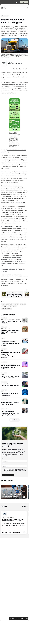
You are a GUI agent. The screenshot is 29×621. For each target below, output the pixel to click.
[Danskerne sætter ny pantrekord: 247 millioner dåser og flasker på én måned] (14, 412)
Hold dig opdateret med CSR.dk (17, 618)
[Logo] (3, 8)
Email (3, 463)
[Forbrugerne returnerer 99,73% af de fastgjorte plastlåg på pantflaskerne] (14, 365)
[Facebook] (14, 69)
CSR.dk (20, 63)
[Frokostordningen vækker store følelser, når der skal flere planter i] (14, 330)
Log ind (16, 2)
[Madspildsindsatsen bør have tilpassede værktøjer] (14, 401)
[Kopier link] (26, 68)
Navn (3, 458)
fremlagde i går (21, 202)
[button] (27, 290)
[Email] (23, 69)
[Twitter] (20, 69)
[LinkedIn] (17, 69)
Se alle (23, 506)
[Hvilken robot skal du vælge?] (14, 384)
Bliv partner (24, 2)
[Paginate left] (2, 492)
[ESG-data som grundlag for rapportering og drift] (12, 294)
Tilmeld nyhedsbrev (8, 474)
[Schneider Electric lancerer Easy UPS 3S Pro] (14, 320)
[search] (23, 7)
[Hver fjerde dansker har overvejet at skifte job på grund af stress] (14, 342)
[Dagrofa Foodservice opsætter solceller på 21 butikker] (14, 375)
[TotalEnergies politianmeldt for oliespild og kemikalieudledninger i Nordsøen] (14, 353)
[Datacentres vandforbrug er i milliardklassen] (14, 392)
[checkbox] (2, 470)
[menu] (27, 7)
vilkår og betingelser (10, 470)
